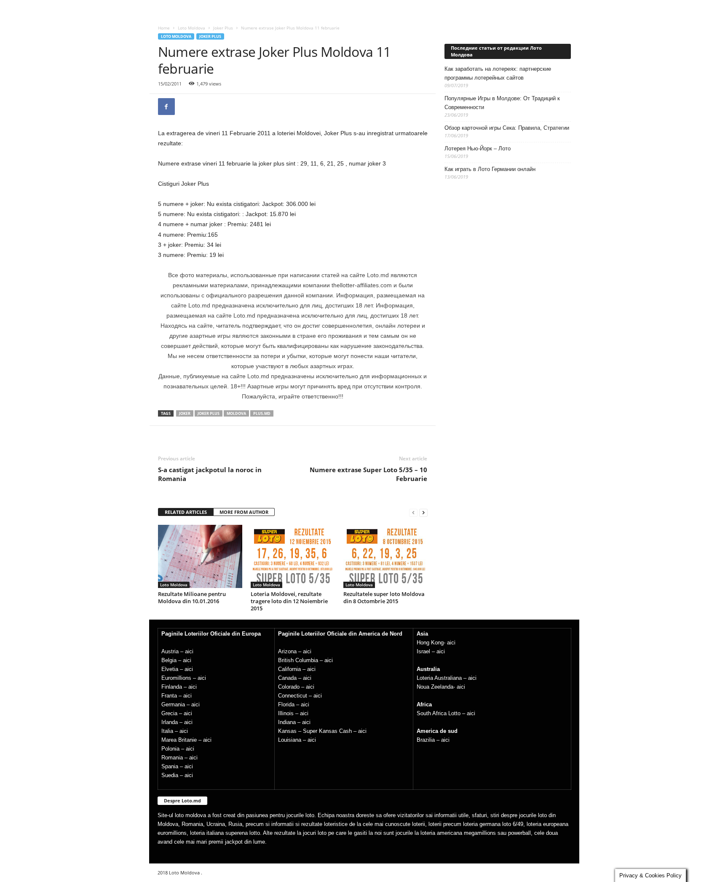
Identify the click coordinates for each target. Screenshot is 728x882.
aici (189, 651)
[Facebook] (166, 106)
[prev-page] (413, 512)
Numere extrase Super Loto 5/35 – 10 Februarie (368, 474)
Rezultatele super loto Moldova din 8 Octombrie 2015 (384, 597)
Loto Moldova (191, 28)
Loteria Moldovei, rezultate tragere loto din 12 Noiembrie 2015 (289, 601)
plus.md (261, 413)
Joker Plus (223, 28)
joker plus (208, 413)
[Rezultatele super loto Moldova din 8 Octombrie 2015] (385, 556)
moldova (236, 413)
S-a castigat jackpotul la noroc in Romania (210, 474)
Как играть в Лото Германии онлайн (489, 169)
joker (184, 413)
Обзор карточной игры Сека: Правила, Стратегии (506, 128)
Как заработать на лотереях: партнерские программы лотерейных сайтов (497, 73)
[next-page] (423, 512)
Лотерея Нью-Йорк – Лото (477, 148)
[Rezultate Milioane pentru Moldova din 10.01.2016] (200, 556)
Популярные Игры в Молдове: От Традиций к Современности (502, 102)
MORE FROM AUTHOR (243, 512)
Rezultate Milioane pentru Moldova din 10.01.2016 (192, 597)
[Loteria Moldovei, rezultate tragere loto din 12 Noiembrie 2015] (293, 556)
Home (164, 28)
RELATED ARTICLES (186, 512)
